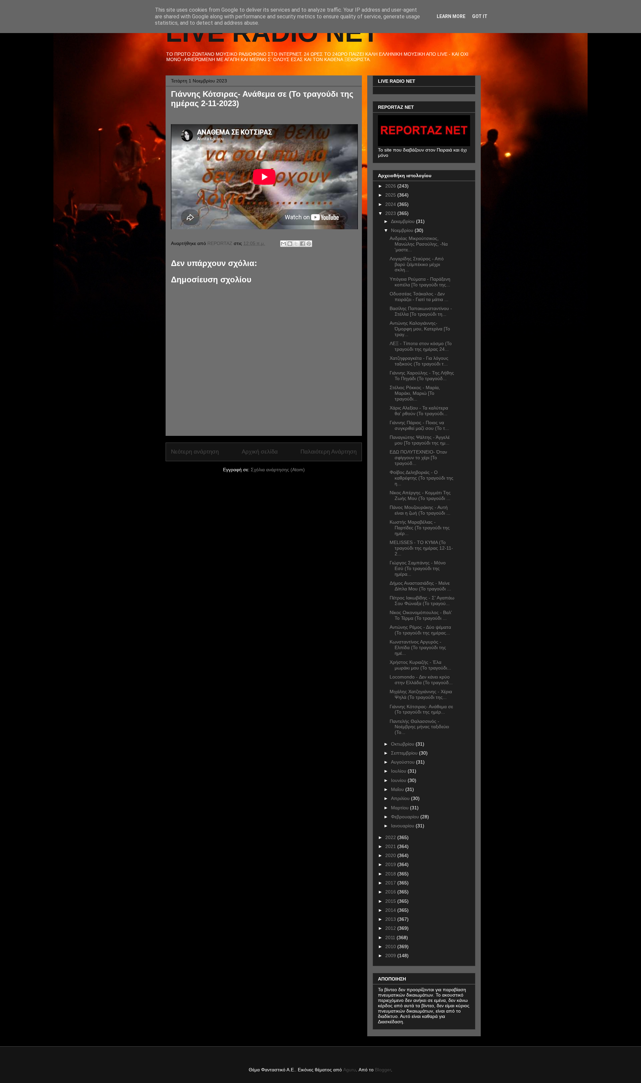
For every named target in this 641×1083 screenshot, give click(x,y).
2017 (391, 882)
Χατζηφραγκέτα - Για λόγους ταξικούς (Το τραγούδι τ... (419, 360)
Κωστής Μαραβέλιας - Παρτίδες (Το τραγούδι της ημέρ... (420, 527)
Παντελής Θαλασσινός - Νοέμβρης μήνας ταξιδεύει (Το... (419, 727)
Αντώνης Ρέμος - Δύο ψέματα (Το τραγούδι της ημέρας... (420, 629)
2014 (391, 910)
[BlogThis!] (289, 243)
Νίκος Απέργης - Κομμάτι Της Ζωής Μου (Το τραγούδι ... (420, 495)
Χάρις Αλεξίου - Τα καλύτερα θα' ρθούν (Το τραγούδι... (419, 410)
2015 (391, 901)
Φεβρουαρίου (405, 816)
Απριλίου (401, 798)
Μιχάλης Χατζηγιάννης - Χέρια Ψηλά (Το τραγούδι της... (421, 694)
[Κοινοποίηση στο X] (296, 243)
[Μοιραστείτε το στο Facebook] (302, 243)
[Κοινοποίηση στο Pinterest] (308, 243)
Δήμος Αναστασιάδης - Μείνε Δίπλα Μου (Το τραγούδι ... (420, 585)
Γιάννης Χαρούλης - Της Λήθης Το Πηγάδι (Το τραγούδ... (422, 375)
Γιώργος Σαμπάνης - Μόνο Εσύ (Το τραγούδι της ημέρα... (418, 568)
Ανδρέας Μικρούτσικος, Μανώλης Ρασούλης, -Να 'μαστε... (419, 244)
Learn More (451, 16)
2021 (391, 846)
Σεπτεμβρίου (405, 753)
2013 (391, 919)
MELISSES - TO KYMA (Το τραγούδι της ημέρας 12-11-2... (421, 548)
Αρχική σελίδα (260, 452)
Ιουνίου (399, 780)
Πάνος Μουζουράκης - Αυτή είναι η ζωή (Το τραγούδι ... (420, 510)
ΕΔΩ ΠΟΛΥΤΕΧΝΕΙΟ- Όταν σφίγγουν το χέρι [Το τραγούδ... (418, 457)
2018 (391, 873)
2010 (391, 946)
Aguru (349, 1069)
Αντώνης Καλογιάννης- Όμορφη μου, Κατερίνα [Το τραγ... (420, 328)
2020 (391, 855)
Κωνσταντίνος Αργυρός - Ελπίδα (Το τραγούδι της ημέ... (418, 647)
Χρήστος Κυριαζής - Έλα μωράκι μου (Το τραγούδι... (420, 664)
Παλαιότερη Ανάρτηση (328, 452)
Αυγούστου (403, 762)
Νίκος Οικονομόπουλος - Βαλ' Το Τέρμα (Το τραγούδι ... (421, 615)
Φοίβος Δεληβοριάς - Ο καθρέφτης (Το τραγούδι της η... (421, 478)
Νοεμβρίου (403, 230)
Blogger (383, 1069)
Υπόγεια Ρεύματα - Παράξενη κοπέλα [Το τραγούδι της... (420, 281)
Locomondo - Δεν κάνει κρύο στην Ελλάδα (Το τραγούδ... (421, 679)
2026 (391, 186)
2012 (391, 928)
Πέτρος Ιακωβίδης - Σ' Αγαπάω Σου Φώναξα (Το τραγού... (422, 600)
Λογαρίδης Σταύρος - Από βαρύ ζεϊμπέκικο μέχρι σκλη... (417, 264)
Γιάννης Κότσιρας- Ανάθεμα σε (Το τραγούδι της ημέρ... (421, 709)
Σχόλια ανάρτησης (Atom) (278, 469)
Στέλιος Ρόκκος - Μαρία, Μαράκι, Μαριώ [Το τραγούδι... (415, 393)
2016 (391, 891)
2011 (391, 937)
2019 (391, 864)
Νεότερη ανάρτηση (195, 452)
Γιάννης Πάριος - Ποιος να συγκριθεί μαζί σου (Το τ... (419, 425)
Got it (479, 16)
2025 (391, 195)
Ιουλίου (399, 771)
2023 (391, 213)
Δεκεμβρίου (403, 221)
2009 (391, 955)
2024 (391, 204)
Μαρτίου (400, 807)
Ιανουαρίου (403, 825)
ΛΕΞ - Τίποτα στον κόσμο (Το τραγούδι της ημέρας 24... (421, 346)
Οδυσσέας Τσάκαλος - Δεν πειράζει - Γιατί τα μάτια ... (419, 296)
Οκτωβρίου (403, 744)
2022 (391, 837)
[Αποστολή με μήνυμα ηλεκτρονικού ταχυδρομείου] (283, 243)
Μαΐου (398, 789)
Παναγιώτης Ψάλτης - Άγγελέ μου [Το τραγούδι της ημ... (420, 440)
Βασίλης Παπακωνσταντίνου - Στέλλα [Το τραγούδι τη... (421, 311)
